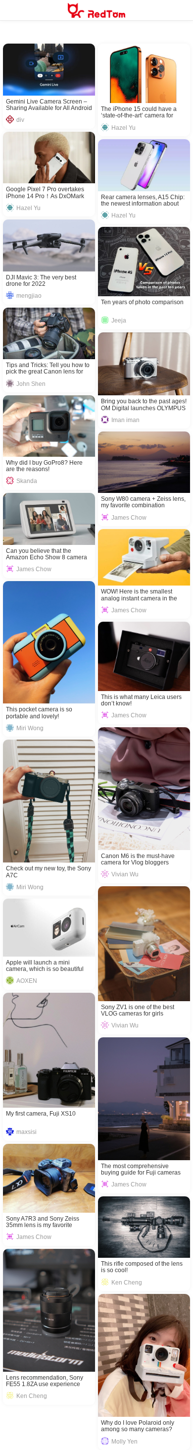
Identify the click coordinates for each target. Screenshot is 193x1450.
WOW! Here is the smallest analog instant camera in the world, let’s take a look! (139, 595)
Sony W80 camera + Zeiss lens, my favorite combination (143, 502)
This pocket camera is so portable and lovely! (39, 712)
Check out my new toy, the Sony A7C (48, 871)
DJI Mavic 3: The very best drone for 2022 (41, 280)
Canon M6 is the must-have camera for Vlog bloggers (138, 859)
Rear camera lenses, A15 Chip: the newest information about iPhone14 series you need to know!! (143, 200)
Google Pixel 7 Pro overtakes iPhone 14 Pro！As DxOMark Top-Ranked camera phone (45, 192)
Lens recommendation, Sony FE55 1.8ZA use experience (44, 1381)
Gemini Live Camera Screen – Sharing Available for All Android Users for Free (49, 105)
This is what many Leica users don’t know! (141, 700)
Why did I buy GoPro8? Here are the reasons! (44, 466)
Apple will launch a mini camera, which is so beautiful (45, 966)
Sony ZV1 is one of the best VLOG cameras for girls (137, 1010)
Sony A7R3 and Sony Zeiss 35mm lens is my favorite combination (42, 1222)
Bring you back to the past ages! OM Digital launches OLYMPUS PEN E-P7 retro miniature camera (144, 404)
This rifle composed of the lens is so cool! (142, 1267)
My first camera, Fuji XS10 (41, 1114)
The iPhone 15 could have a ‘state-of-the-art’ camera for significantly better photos (139, 112)
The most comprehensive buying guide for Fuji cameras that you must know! (141, 1169)
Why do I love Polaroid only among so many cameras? (137, 1426)
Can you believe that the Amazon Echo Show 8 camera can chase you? (46, 554)
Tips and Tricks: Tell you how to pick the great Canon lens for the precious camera (48, 368)
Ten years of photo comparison (142, 302)
